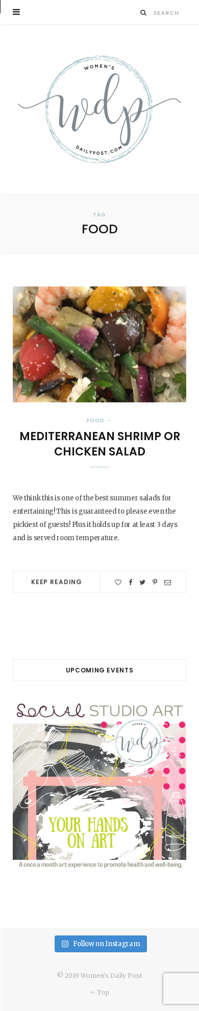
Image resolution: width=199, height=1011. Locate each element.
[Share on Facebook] (130, 582)
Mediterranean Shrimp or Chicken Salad (99, 444)
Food (96, 420)
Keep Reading (56, 581)
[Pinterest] (155, 582)
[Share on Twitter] (142, 582)
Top (102, 992)
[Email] (167, 582)
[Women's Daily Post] (99, 109)
